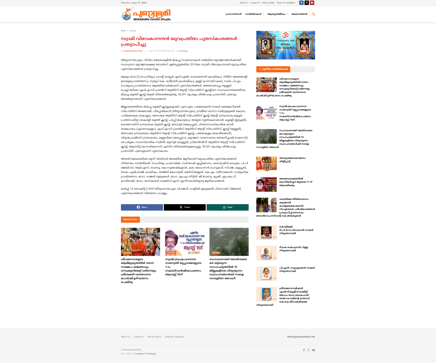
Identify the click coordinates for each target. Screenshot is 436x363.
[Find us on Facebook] (301, 3)
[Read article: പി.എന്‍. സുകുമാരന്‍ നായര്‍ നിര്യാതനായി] (266, 273)
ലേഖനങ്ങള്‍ (299, 14)
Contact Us (255, 3)
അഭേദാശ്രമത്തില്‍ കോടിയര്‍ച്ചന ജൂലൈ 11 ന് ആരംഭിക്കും (295, 182)
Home (123, 31)
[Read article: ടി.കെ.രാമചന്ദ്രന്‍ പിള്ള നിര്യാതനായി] (266, 253)
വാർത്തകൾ (253, 14)
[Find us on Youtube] (312, 3)
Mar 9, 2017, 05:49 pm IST (162, 51)
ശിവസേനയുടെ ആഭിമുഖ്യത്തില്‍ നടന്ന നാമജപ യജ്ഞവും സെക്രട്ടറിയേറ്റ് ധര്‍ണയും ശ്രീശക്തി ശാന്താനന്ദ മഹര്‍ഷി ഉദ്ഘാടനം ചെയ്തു (138, 271)
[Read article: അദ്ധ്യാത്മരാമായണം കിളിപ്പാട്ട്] (266, 164)
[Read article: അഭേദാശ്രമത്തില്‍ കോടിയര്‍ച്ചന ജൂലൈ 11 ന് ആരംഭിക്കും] (266, 184)
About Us (244, 3)
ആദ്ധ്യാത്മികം (276, 14)
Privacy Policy (268, 3)
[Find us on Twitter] (307, 3)
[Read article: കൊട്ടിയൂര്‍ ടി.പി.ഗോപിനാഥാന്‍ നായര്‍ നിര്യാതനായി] (266, 232)
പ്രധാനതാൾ (234, 14)
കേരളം (132, 31)
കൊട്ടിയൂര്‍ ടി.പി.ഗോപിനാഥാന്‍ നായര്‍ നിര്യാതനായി (296, 230)
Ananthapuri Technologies (145, 354)
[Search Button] (313, 14)
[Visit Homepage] (147, 14)
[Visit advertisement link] (285, 45)
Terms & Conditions (286, 3)
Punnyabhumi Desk (133, 51)
